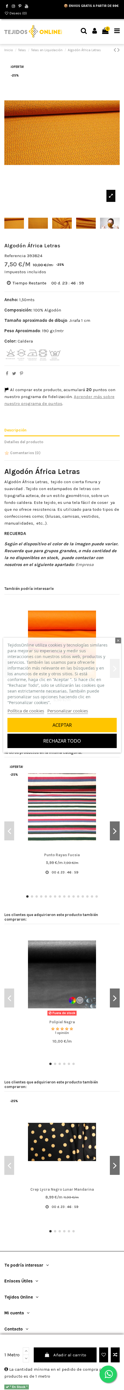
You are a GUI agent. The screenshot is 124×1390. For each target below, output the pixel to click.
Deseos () (18, 13)
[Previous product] (115, 50)
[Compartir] (7, 373)
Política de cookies (25, 711)
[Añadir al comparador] (115, 1355)
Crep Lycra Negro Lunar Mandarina (62, 1189)
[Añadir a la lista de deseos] (103, 1355)
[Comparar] (62, 849)
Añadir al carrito (69, 1355)
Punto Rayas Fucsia (62, 855)
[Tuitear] (14, 373)
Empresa (85, 564)
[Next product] (118, 50)
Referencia (15, 255)
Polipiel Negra (62, 1022)
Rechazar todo (62, 741)
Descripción (15, 430)
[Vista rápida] (70, 849)
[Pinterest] (21, 373)
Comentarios (25, 453)
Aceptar (62, 725)
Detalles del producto (23, 442)
